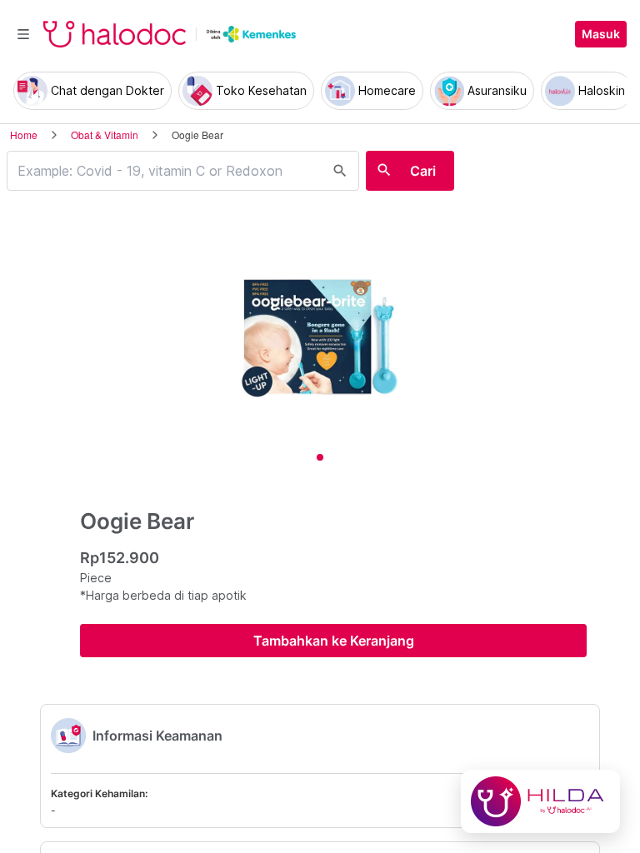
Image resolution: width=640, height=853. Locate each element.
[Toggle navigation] (23, 34)
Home (24, 134)
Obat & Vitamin (104, 134)
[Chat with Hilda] (540, 801)
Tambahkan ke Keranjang (333, 640)
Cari (423, 170)
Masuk (601, 34)
